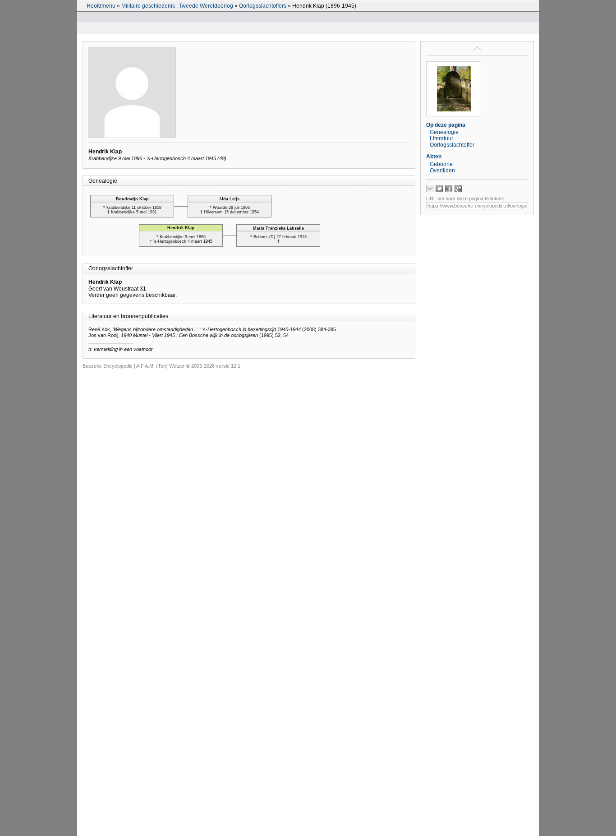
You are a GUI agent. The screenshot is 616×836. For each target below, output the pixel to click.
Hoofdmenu (101, 6)
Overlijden (442, 170)
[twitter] (439, 188)
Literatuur (441, 138)
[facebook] (448, 188)
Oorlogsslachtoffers (262, 6)
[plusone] (458, 188)
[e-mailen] (429, 188)
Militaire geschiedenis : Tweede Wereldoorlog (177, 6)
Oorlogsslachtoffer (452, 145)
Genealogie (444, 132)
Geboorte (441, 164)
